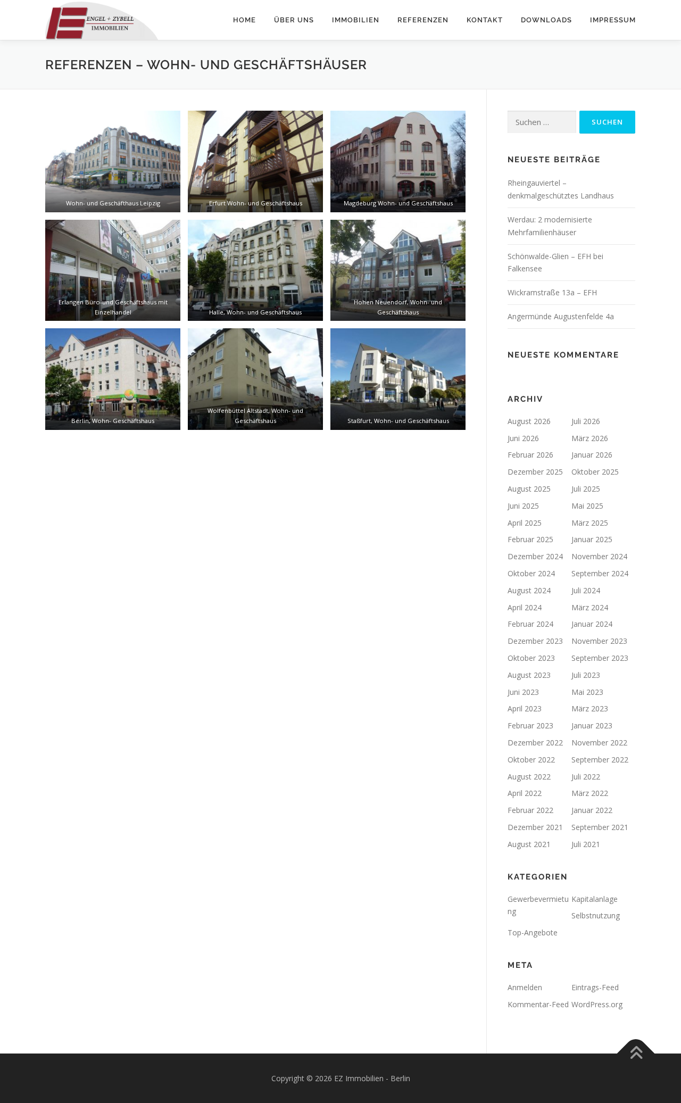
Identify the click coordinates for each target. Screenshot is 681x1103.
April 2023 (525, 708)
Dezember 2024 (535, 556)
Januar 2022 (591, 810)
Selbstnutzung (595, 915)
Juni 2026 (523, 438)
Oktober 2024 (531, 573)
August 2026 (529, 421)
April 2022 (525, 793)
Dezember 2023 (535, 641)
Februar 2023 (530, 725)
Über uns (294, 20)
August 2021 (529, 844)
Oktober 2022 (531, 759)
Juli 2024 (585, 590)
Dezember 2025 (535, 472)
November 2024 (599, 556)
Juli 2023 (585, 675)
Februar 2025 (530, 539)
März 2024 (589, 607)
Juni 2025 (523, 506)
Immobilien (355, 20)
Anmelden (525, 987)
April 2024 (525, 607)
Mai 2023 (587, 692)
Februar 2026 (530, 455)
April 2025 (525, 523)
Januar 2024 (591, 624)
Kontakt (485, 20)
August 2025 (529, 489)
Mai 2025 (587, 506)
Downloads (546, 20)
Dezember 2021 (535, 827)
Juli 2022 (585, 777)
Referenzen (423, 20)
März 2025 (589, 523)
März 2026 (589, 438)
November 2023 (599, 641)
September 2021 (599, 827)
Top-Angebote (533, 932)
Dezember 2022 (535, 742)
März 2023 (589, 708)
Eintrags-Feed (595, 987)
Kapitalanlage (594, 899)
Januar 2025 (591, 539)
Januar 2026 (591, 455)
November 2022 (599, 742)
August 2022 (529, 777)
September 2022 (599, 759)
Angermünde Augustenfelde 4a (561, 316)
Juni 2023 (523, 692)
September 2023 (599, 658)
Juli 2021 (585, 844)
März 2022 (589, 793)
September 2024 (599, 573)
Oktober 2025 (595, 472)
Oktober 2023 (531, 658)
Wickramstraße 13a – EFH (552, 292)
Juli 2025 (585, 489)
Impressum (613, 20)
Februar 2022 (530, 810)
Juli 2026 (585, 421)
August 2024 (529, 590)
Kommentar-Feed (538, 1004)
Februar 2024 (530, 624)
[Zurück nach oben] (636, 1053)
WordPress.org (596, 1004)
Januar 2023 (591, 725)
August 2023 (529, 675)
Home (244, 20)
